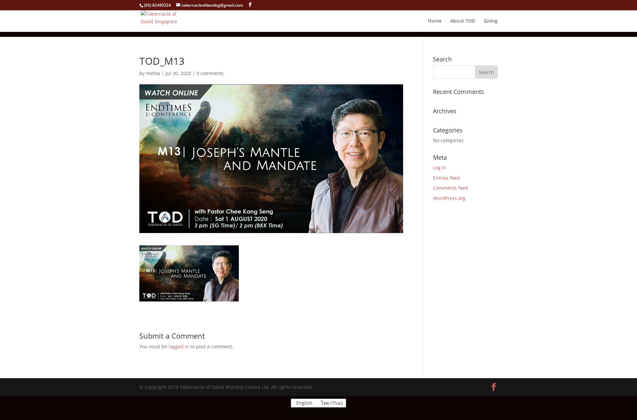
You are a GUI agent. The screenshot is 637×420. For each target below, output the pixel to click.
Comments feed (450, 188)
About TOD (462, 21)
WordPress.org (449, 198)
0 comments (210, 73)
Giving (491, 21)
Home (435, 21)
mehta (153, 73)
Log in (439, 167)
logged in (179, 346)
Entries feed (446, 178)
